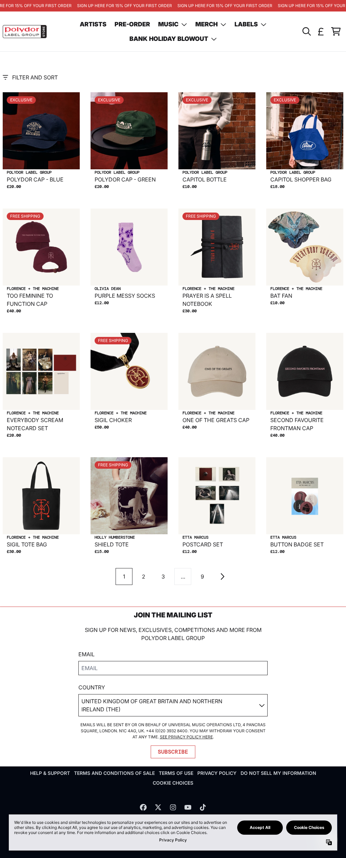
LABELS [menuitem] (246, 24)
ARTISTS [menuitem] (93, 24)
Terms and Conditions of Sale (114, 773)
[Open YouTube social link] (187, 807)
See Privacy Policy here (186, 736)
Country (91, 687)
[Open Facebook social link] (143, 807)
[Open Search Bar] (306, 31)
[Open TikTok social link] (202, 807)
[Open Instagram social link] (173, 807)
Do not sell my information (278, 773)
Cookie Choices (173, 783)
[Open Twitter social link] (158, 807)
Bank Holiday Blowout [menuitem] (168, 38)
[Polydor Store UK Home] (25, 31)
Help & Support (50, 773)
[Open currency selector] (321, 31)
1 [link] (124, 576)
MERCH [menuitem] (206, 24)
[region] (173, 5)
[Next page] (222, 576)
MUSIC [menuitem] (168, 24)
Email (86, 654)
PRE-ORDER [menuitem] (132, 24)
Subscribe (173, 751)
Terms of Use (176, 773)
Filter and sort (35, 77)
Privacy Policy (217, 773)
